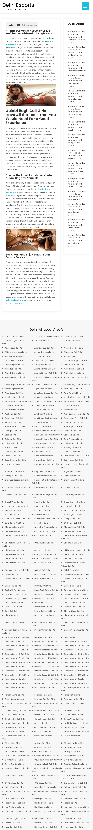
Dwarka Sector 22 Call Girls (17, 670)
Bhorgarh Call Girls (72, 506)
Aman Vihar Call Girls (14, 360)
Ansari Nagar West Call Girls (17, 384)
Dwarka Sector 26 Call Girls (76, 670)
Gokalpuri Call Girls (72, 747)
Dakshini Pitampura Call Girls (17, 578)
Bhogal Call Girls (41, 506)
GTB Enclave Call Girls (14, 783)
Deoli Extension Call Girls (75, 602)
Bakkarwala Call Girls (73, 443)
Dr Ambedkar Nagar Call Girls (18, 637)
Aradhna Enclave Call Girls (46, 384)
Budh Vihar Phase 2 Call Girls (47, 518)
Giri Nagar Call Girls (13, 747)
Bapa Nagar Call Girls (43, 456)
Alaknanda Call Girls (73, 352)
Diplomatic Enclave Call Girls (76, 630)
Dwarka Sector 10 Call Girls (76, 641)
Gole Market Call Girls (14, 751)
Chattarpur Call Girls (43, 535)
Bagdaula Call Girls (72, 435)
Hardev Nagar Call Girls (15, 803)
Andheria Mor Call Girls (74, 373)
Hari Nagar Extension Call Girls (18, 811)
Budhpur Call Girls (72, 518)
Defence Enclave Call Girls (75, 594)
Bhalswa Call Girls (72, 487)
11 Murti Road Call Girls (14, 336)
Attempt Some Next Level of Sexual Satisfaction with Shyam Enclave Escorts (77, 96)
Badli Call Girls (11, 435)
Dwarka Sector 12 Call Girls (46, 645)
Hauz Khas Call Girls (43, 823)
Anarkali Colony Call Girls (45, 373)
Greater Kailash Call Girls (45, 764)
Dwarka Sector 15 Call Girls (76, 650)
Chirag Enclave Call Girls (45, 554)
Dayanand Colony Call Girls (76, 590)
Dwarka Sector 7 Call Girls (46, 683)
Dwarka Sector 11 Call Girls (16, 645)
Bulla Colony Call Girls (14, 523)
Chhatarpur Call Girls (14, 550)
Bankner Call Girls (13, 456)
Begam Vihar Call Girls (44, 471)
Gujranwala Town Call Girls (76, 783)
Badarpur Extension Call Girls (47, 430)
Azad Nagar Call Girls (14, 418)
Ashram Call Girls (71, 405)
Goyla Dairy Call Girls (73, 760)
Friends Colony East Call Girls (18, 710)
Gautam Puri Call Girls (14, 731)
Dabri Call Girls (11, 574)
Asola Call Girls (70, 409)
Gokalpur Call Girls (42, 747)
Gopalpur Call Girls (72, 751)
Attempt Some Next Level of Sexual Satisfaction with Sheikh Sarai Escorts (77, 182)
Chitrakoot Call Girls (14, 558)
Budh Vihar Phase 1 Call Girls (17, 518)
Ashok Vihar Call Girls (43, 397)
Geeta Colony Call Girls (44, 731)
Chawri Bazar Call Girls (44, 543)
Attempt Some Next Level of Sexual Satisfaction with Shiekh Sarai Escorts (77, 154)
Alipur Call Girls (70, 356)
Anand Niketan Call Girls (45, 369)
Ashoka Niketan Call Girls (16, 405)
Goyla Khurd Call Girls (14, 764)
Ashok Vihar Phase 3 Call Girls (47, 401)
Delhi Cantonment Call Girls (76, 598)
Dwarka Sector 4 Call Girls (46, 679)
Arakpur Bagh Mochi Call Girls (77, 384)
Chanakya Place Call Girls (45, 527)
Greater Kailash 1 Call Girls (75, 764)
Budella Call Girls (41, 514)
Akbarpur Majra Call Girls (16, 352)
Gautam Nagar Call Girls (74, 727)
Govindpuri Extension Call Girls (47, 760)
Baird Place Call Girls (73, 439)
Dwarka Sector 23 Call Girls (46, 670)
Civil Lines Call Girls (42, 562)
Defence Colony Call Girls (45, 594)
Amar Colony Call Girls (44, 360)
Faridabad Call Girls (43, 695)
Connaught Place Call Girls (17, 570)
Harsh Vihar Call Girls (43, 818)
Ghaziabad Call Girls (43, 735)
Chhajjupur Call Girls (73, 543)
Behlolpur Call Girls (13, 475)
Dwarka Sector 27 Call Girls (17, 675)
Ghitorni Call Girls (42, 743)
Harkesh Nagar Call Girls (15, 818)
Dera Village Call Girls (43, 607)
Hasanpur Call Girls (72, 818)
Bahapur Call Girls (13, 439)
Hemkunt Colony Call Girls (46, 827)
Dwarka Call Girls (71, 637)
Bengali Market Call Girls (45, 475)
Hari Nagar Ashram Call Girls (76, 807)
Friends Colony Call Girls (74, 703)
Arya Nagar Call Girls (14, 393)
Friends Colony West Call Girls (47, 710)
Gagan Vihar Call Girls (44, 715)
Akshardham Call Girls (44, 352)
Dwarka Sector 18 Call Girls (46, 658)
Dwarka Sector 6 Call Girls (16, 683)
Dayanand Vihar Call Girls (16, 594)
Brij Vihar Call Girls (13, 514)
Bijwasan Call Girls (13, 510)
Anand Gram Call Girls (74, 364)
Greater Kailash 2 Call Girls (17, 768)
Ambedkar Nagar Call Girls (76, 360)
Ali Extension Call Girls (14, 356)
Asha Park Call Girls (72, 393)
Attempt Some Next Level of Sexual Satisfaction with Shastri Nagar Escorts (77, 209)
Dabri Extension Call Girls (45, 574)
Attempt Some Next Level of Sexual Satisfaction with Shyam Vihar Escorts (77, 66)
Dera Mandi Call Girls (14, 607)
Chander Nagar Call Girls (45, 531)
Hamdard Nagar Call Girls (75, 798)
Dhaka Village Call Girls (74, 611)
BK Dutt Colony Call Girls (75, 510)
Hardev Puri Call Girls (43, 803)
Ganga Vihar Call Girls (73, 719)
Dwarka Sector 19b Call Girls (76, 662)
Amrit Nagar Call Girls (14, 364)
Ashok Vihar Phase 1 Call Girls (77, 397)
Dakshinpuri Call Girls (43, 578)
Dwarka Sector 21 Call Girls (76, 666)
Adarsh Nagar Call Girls (74, 336)
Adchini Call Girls (41, 340)
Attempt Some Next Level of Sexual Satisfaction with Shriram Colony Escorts (77, 112)
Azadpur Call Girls (13, 422)
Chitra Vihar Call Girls (73, 554)
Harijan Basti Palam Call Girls (47, 811)
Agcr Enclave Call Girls (44, 348)
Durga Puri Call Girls (43, 637)
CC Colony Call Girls (73, 523)
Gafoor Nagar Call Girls (15, 715)
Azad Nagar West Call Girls (76, 418)
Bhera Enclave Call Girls (74, 502)
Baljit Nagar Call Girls (14, 451)
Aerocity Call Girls (72, 340)
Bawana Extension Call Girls (46, 464)
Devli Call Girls (11, 611)
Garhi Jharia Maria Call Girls (76, 723)
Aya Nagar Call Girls (43, 414)
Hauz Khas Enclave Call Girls (76, 823)
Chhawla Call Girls (42, 550)
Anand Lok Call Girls (13, 369)
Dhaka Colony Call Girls (44, 611)
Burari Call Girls (41, 523)
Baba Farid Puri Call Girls (15, 426)
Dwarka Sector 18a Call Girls (76, 658)
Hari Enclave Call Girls (14, 807)
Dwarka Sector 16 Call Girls (17, 654)
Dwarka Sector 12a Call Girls (76, 645)
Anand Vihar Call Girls (14, 373)
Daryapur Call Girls (42, 586)
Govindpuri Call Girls (14, 760)
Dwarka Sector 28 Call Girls (46, 675)
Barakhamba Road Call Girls (76, 456)
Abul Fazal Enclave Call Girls (46, 336)
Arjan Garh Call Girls (43, 388)
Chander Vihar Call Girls (74, 531)
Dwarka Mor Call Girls (14, 641)
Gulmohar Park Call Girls (75, 787)
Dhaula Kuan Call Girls (14, 622)
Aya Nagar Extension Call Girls (77, 414)
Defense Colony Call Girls (16, 598)
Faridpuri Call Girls (72, 695)
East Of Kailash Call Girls (45, 687)
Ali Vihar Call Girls (42, 356)
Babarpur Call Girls (42, 426)
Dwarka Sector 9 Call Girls (16, 687)
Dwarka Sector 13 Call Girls (17, 650)
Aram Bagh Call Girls (14, 388)
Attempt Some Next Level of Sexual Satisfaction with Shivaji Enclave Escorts (77, 140)
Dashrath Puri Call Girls (15, 590)
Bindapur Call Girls (42, 510)
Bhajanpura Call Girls (43, 487)
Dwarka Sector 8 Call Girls (75, 683)
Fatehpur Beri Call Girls (44, 699)
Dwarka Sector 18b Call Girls (17, 662)
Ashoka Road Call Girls (44, 405)
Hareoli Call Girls (71, 803)
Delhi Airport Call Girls (44, 598)
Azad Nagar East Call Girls (45, 418)
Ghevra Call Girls (12, 743)
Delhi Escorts (18, 5)
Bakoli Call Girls (11, 447)
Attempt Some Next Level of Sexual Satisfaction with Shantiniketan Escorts (77, 240)
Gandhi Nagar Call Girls (74, 715)
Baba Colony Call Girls (73, 422)
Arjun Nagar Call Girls (73, 388)
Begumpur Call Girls (72, 471)
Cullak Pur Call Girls (72, 570)
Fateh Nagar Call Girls (14, 699)
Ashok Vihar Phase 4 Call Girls (77, 401)
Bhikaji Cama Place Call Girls (17, 506)
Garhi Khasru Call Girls (15, 727)
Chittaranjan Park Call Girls (46, 558)
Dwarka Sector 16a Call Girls (46, 654)
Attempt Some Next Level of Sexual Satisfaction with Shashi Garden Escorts (77, 225)
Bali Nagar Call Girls (72, 447)
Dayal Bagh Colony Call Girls (46, 590)
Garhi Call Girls (41, 723)
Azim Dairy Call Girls (43, 422)
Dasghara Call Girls (72, 586)
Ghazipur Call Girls (72, 735)
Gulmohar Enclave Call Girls (46, 787)
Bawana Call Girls (12, 464)
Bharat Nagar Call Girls (74, 494)
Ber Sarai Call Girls (72, 475)
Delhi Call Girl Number (16, 300)
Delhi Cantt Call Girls (14, 602)
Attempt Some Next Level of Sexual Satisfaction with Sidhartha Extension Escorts (77, 37)
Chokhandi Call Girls (73, 558)
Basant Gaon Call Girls (44, 460)
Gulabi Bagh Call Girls (14, 787)
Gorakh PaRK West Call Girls (46, 755)
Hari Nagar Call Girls (43, 807)
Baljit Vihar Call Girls (43, 451)
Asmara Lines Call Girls (44, 409)
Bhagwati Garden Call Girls (17, 480)
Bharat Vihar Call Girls (14, 502)
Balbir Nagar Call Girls (44, 447)
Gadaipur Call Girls (72, 710)
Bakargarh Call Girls (14, 443)
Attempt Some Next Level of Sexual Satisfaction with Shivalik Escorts (77, 126)
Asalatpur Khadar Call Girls (46, 393)
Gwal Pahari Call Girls (14, 798)
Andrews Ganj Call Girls (15, 377)
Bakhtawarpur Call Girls (44, 443)
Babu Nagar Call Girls (73, 426)
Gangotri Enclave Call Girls (17, 723)
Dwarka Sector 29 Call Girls (76, 675)
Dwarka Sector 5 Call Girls (75, 679)
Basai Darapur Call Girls (15, 460)
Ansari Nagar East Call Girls (76, 377)
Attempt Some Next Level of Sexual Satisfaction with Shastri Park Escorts (77, 195)
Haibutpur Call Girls (42, 798)
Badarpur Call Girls (13, 430)
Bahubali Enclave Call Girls (46, 439)
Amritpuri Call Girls (42, 364)
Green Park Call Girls (14, 775)
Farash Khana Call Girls (15, 695)
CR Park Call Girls (42, 570)
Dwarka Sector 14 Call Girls (46, 650)
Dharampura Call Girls (44, 615)
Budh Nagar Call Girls (73, 514)
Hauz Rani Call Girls (13, 827)
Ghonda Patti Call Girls (74, 743)
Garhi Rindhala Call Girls (45, 727)
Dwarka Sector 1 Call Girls (45, 641)
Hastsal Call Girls (12, 823)
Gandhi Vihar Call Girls (15, 719)
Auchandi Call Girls (13, 414)
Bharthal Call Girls (42, 502)
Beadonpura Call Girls (14, 471)
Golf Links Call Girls (42, 751)
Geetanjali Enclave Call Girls (76, 731)
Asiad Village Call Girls (14, 409)
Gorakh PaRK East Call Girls (17, 755)
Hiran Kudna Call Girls (73, 827)
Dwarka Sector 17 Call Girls (17, 658)
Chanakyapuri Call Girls (74, 527)
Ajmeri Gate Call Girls (73, 348)
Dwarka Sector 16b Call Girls (76, 654)
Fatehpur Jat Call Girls (74, 699)
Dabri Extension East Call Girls (77, 574)
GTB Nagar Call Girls (43, 783)
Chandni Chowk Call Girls (16, 535)
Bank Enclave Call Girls (74, 451)
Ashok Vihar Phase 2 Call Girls (18, 401)
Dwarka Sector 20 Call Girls (46, 666)
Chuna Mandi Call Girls (15, 562)
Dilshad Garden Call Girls (45, 630)
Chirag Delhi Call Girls (14, 554)
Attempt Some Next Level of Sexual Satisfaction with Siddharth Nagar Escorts (77, 52)
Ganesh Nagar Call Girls (44, 719)
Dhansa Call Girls (12, 615)
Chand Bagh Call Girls (14, 531)
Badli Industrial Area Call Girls (47, 435)
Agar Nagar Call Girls (14, 348)
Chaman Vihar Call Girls (15, 527)
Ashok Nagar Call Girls (14, 397)
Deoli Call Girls (40, 602)
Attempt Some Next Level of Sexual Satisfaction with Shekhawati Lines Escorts (77, 168)
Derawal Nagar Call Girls (75, 607)
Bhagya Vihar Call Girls (74, 480)
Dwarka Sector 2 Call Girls (16, 666)
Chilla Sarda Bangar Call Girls (77, 550)
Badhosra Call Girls (72, 430)
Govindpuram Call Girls (74, 755)
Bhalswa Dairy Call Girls (15, 494)
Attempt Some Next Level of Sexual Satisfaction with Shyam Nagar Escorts (77, 81)
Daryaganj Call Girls (13, 586)
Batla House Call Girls (73, 460)
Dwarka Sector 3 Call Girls (16, 679)
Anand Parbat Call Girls (74, 369)
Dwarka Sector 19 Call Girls (46, 662)
